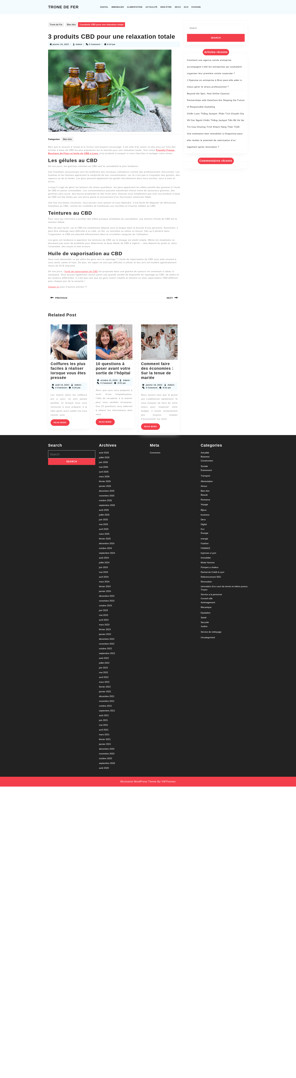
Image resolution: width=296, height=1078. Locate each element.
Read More (62, 423)
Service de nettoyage (211, 632)
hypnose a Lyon (208, 553)
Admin (79, 44)
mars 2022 (104, 682)
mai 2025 (103, 524)
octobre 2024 (105, 548)
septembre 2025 (107, 505)
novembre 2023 (106, 600)
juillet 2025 (104, 514)
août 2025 (104, 510)
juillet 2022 (104, 663)
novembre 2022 (106, 643)
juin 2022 (103, 667)
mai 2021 (103, 725)
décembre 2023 (106, 596)
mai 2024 (103, 572)
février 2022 (105, 686)
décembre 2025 (106, 491)
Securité (205, 622)
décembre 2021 (106, 696)
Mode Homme (208, 562)
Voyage (204, 504)
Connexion (155, 452)
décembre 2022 (106, 639)
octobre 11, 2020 (109, 380)
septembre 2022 (107, 653)
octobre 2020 (105, 758)
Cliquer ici (53, 287)
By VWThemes (166, 781)
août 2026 (104, 452)
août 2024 (104, 557)
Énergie (204, 533)
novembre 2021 (106, 701)
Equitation (205, 613)
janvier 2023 (105, 634)
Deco (178, 7)
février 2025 (105, 538)
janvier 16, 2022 (61, 44)
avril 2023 (104, 620)
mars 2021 (104, 734)
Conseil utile (207, 598)
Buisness (205, 456)
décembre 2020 (106, 749)
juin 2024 (103, 567)
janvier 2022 (105, 691)
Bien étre (166, 7)
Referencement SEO (211, 577)
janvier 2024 (105, 591)
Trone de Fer (63, 7)
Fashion (196, 7)
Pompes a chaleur (209, 567)
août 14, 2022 (62, 385)
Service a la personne (211, 594)
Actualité (151, 7)
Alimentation (134, 7)
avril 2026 (104, 471)
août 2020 (104, 768)
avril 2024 (104, 577)
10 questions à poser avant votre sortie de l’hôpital (113, 368)
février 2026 (105, 481)
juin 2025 (103, 519)
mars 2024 (104, 581)
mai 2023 (103, 615)
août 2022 (104, 658)
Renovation (206, 581)
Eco (186, 7)
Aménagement (208, 602)
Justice (204, 626)
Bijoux (204, 510)
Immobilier (117, 7)
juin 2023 (103, 610)
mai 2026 (103, 467)
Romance (205, 499)
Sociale (204, 466)
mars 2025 (104, 534)
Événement (206, 470)
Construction (207, 460)
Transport (205, 476)
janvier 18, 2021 (154, 385)
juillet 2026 (104, 457)
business (205, 514)
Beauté (204, 495)
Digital (104, 7)
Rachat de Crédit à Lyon (212, 572)
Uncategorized (208, 637)
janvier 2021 (105, 744)
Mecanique (206, 607)
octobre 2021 (105, 706)
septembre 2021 (107, 710)
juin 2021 (103, 720)
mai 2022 (103, 672)
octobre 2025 (105, 500)
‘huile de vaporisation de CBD (81, 271)
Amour (204, 486)
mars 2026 (104, 476)
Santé (203, 617)
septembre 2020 (107, 763)
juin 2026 (103, 462)
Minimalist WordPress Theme (138, 781)
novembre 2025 (106, 495)
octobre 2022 (105, 648)
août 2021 (104, 715)
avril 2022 (104, 677)
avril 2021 (104, 729)
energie (204, 538)
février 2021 (105, 739)
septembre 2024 (107, 553)
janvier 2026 (105, 486)
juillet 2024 (104, 562)
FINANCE (205, 548)
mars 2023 (104, 624)
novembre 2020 (106, 753)
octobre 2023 (105, 605)
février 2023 (105, 629)
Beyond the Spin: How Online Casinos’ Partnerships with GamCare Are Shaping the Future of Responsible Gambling (216, 100)
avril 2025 (104, 529)
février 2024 (105, 586)
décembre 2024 (106, 543)
